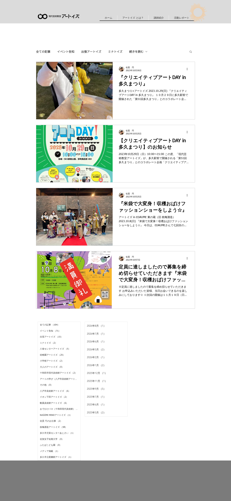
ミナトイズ (115, 51)
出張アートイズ (91, 51)
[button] (158, 18)
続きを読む (136, 51)
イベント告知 (65, 51)
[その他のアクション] (188, 69)
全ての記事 (43, 51)
